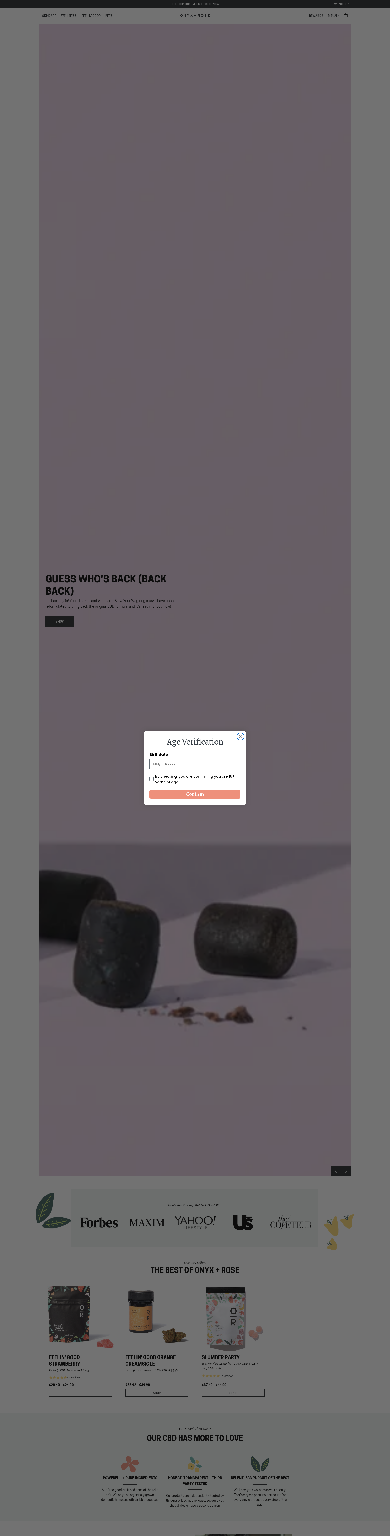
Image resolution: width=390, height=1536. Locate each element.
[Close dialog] (240, 736)
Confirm (195, 794)
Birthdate (159, 754)
